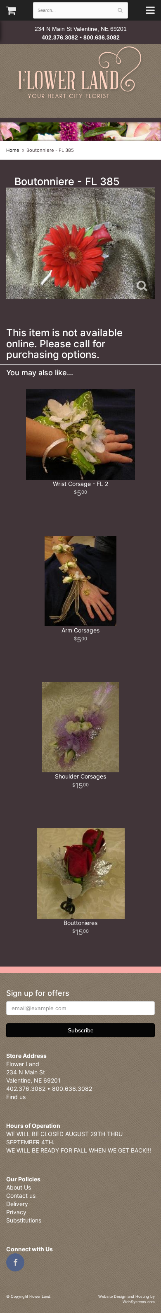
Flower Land (81, 73)
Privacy (16, 1211)
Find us (16, 1096)
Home (12, 150)
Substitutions (23, 1220)
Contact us (21, 1195)
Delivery (17, 1203)
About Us (18, 1187)
